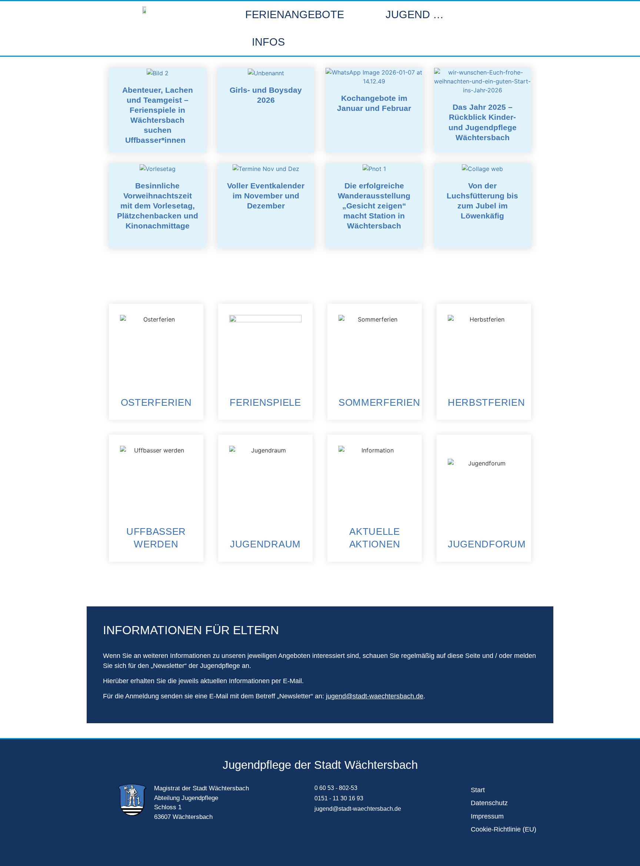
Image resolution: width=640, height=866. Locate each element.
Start (478, 790)
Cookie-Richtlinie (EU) (503, 829)
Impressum (487, 816)
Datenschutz (489, 803)
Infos (268, 42)
